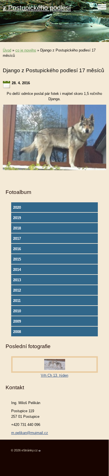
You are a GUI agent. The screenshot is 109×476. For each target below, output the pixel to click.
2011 (17, 301)
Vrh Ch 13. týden (54, 375)
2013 (17, 280)
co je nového (25, 50)
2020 (17, 207)
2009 (17, 321)
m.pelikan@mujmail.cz (29, 433)
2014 (17, 270)
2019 (17, 218)
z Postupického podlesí (37, 7)
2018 (17, 228)
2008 (17, 332)
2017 (17, 238)
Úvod (7, 50)
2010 (17, 311)
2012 (17, 290)
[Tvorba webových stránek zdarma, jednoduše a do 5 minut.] (40, 450)
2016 (17, 249)
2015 (17, 259)
